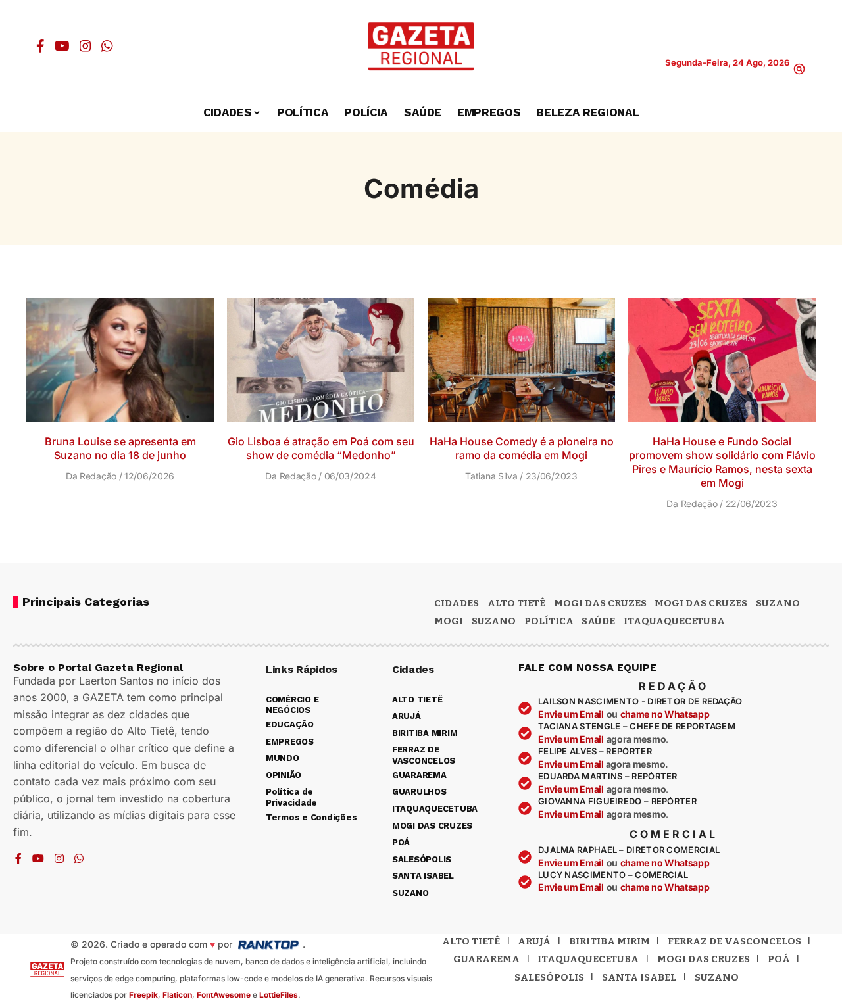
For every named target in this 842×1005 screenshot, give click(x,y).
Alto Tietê (516, 603)
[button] (799, 69)
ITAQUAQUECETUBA (674, 621)
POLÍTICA (549, 621)
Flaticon (177, 995)
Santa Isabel (639, 977)
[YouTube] (62, 46)
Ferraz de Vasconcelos (734, 941)
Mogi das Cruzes (701, 603)
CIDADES (456, 603)
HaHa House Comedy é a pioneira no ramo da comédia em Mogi (522, 448)
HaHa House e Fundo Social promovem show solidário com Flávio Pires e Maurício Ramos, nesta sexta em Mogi (722, 462)
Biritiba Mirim (609, 941)
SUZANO (494, 621)
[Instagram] (85, 46)
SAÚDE (598, 621)
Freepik (143, 995)
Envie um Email (571, 714)
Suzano (778, 603)
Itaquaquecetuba (588, 959)
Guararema (486, 959)
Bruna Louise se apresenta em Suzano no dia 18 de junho (120, 448)
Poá (779, 959)
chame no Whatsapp (665, 714)
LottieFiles (278, 995)
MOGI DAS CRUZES (600, 603)
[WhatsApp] (107, 46)
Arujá (534, 941)
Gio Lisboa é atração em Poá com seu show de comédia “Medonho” (321, 448)
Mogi (448, 621)
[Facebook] (40, 46)
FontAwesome (224, 995)
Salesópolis (549, 977)
